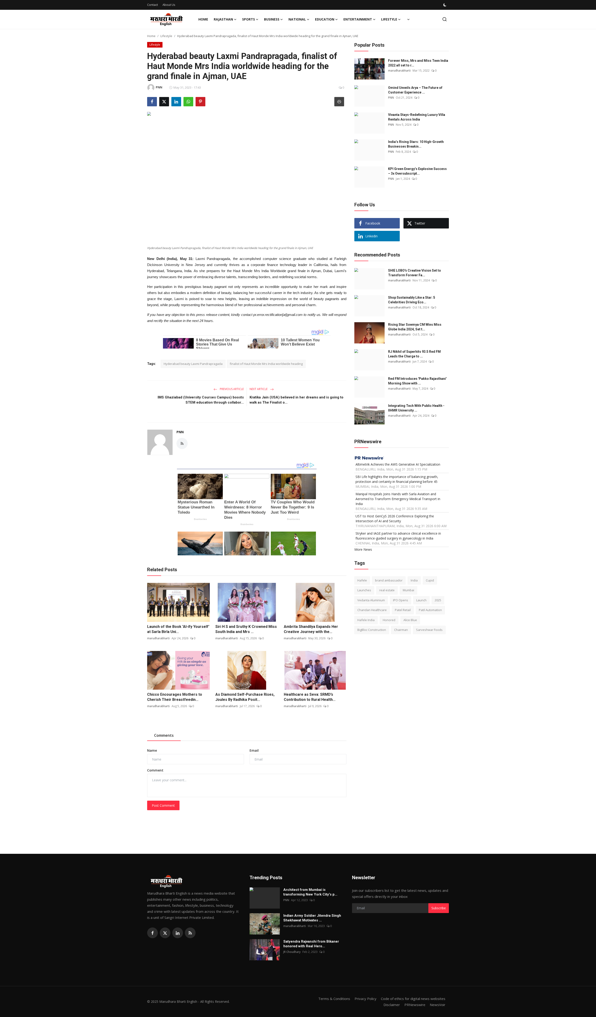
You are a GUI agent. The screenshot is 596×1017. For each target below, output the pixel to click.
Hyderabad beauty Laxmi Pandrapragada (193, 364)
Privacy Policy (365, 998)
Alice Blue (410, 620)
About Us (169, 5)
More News (363, 549)
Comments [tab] (164, 735)
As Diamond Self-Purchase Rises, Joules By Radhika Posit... (244, 697)
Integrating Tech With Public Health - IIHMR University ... (416, 408)
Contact (152, 5)
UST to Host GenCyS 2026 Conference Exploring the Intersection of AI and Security (395, 518)
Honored (389, 620)
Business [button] (271, 19)
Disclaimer (391, 1004)
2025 (438, 600)
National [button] (297, 19)
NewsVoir (437, 1004)
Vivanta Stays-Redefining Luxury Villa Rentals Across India (416, 117)
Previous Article (231, 389)
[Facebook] (152, 932)
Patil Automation (430, 610)
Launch (421, 600)
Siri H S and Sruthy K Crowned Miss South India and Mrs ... (246, 629)
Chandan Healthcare (372, 610)
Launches (364, 590)
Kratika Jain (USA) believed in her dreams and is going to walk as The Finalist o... (296, 400)
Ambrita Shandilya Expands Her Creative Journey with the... (311, 629)
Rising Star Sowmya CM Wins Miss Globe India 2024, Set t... (414, 327)
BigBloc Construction (371, 630)
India (414, 580)
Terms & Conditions (334, 998)
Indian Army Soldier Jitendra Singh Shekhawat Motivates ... (312, 917)
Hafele (362, 580)
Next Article (259, 389)
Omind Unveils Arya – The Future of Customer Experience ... (415, 90)
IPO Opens (400, 600)
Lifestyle (166, 36)
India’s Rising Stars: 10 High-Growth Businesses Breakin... (416, 144)
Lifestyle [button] (389, 19)
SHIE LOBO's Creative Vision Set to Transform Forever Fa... (414, 273)
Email (254, 750)
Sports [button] (248, 19)
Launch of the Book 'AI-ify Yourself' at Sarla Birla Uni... (178, 629)
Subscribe (438, 908)
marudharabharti (158, 638)
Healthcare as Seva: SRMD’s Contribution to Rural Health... (309, 697)
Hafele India (366, 620)
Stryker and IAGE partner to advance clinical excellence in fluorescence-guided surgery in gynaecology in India (398, 535)
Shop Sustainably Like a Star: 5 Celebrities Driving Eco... (411, 300)
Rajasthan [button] (223, 19)
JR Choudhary (292, 952)
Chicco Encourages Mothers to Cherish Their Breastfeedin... (174, 697)
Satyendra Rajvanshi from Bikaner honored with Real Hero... (311, 943)
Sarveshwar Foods (429, 630)
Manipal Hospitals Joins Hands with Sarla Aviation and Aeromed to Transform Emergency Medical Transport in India (398, 499)
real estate (387, 590)
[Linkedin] (177, 932)
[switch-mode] (445, 5)
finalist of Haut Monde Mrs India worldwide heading (266, 364)
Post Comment (163, 805)
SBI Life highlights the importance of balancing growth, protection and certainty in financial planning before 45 (397, 479)
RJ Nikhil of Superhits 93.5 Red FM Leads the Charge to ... (414, 354)
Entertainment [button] (357, 19)
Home (203, 19)
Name (152, 750)
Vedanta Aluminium (371, 600)
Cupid (430, 580)
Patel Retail (403, 610)
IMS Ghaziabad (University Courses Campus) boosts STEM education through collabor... (201, 400)
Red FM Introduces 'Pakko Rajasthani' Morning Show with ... (417, 381)
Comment (155, 770)
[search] (444, 19)
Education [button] (324, 19)
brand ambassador (389, 580)
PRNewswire (414, 1004)
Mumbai (408, 590)
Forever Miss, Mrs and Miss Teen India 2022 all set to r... (418, 63)
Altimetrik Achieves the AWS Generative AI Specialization (398, 464)
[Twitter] (165, 932)
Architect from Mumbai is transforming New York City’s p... (310, 892)
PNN (180, 432)
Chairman (401, 630)
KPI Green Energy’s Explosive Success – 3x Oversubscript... (417, 171)
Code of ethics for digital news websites (413, 998)
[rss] (190, 932)
